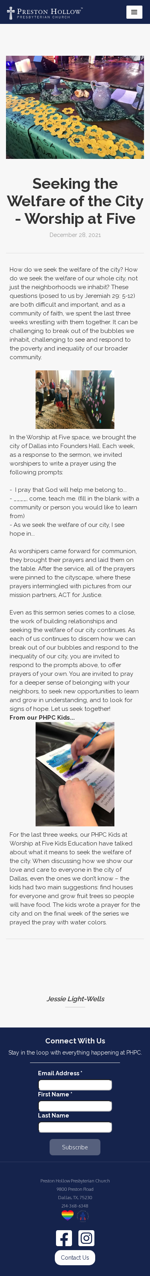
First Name (55, 1094)
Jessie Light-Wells (75, 999)
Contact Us (75, 1257)
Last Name (53, 1115)
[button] (134, 12)
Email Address (60, 1073)
